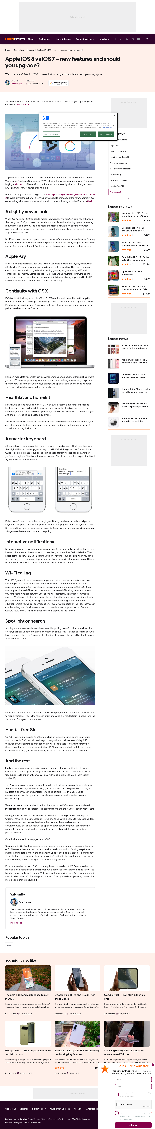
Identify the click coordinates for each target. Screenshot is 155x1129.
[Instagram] (133, 39)
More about (16, 922)
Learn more (21, 104)
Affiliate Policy (93, 1108)
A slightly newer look (119, 139)
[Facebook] (115, 39)
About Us (78, 1108)
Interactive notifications (120, 168)
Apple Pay (114, 145)
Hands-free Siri (117, 186)
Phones (30, 50)
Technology (44, 39)
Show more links (129, 198)
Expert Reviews (13, 38)
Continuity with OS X (119, 151)
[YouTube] (138, 39)
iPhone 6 (19, 184)
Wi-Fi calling (115, 174)
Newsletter (104, 39)
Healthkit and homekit (120, 157)
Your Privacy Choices (60, 1108)
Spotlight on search (119, 180)
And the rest (115, 192)
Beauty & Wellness (85, 39)
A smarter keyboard (118, 163)
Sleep (31, 39)
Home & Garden (63, 39)
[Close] (114, 115)
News (9, 945)
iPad (89, 201)
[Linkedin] (121, 39)
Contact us (10, 1108)
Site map (24, 1108)
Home (7, 50)
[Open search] (147, 39)
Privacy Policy (39, 1108)
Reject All (88, 134)
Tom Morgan (16, 84)
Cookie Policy (107, 127)
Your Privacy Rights (51, 134)
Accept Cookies (106, 134)
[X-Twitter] (127, 39)
